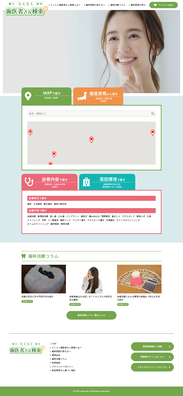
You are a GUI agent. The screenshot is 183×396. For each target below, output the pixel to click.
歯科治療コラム (118, 4)
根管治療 (65, 223)
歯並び (84, 216)
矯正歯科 (48, 204)
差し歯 (53, 216)
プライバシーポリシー (62, 366)
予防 (44, 220)
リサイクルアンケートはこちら (152, 367)
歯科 (29, 204)
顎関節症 (106, 216)
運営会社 (56, 355)
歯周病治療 (43, 216)
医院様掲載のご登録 (152, 346)
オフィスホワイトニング (128, 220)
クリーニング (33, 220)
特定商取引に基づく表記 (63, 370)
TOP (54, 343)
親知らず (141, 216)
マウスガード (128, 216)
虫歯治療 (31, 216)
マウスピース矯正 (96, 220)
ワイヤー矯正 (79, 220)
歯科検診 (54, 223)
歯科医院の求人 (138, 4)
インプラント (72, 216)
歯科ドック (65, 220)
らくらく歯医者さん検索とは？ (66, 4)
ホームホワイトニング (38, 223)
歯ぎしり (116, 216)
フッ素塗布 (53, 220)
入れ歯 (61, 216)
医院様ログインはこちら (152, 356)
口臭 (149, 216)
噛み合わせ (94, 216)
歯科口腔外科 (60, 204)
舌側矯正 (110, 220)
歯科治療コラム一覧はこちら (92, 315)
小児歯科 (37, 204)
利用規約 (56, 362)
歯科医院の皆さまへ (95, 4)
